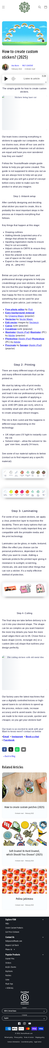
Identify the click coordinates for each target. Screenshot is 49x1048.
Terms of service (29, 1037)
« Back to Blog (9, 756)
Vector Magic (26, 319)
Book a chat (32, 736)
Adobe (11, 335)
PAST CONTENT (27, 65)
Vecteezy (34, 322)
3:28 (44, 76)
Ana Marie (16, 65)
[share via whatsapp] (17, 749)
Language (24, 1015)
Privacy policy (18, 1037)
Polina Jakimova (24, 899)
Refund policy (9, 1037)
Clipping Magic (16, 316)
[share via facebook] (4, 749)
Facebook (9, 740)
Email (6, 736)
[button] (3, 7)
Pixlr (30, 309)
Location (24, 1008)
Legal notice (38, 1042)
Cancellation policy (27, 1042)
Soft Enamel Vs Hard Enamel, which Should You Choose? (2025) (24, 852)
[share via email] (23, 749)
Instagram (17, 736)
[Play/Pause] (6, 78)
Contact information (13, 1042)
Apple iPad (23, 332)
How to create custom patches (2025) (24, 807)
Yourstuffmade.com (27, 1033)
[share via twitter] (10, 749)
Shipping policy (40, 1037)
